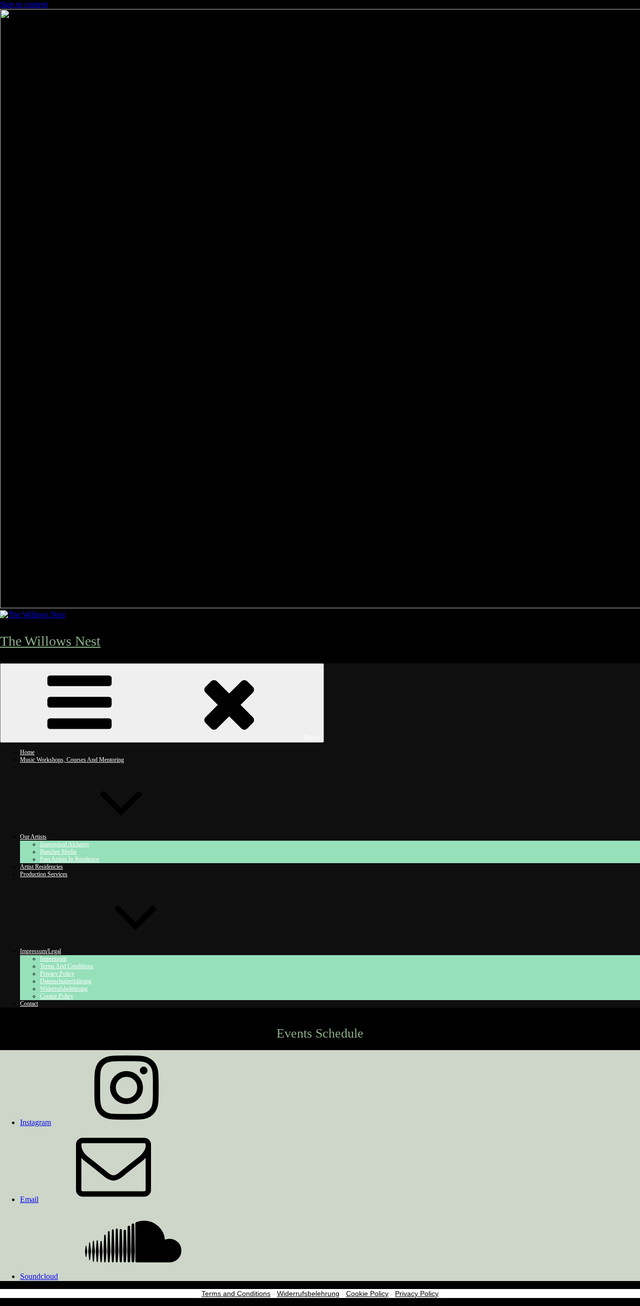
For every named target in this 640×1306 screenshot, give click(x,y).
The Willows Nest (50, 641)
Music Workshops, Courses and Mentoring (72, 759)
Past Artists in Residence (69, 859)
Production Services (44, 874)
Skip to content (24, 4)
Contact (29, 1003)
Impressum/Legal (40, 951)
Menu (312, 737)
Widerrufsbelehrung (308, 1294)
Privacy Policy (416, 1294)
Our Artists (33, 836)
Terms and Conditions (236, 1294)
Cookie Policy (57, 996)
